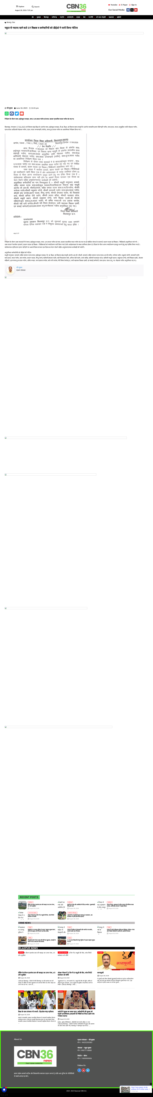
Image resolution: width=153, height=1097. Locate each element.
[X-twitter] (132, 10)
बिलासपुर (46, 17)
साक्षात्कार (111, 17)
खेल (84, 17)
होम (33, 17)
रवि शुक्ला (19, 267)
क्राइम (78, 17)
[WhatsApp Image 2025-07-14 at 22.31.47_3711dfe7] (66, 438)
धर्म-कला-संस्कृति (101, 17)
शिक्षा (13, 22)
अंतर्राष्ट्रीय (70, 17)
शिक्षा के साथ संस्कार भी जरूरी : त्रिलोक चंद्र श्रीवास (35, 1011)
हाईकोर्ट (119, 17)
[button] (32, 7)
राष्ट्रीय (62, 17)
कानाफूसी (100, 973)
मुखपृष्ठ (39, 17)
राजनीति (90, 17)
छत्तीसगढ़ (54, 17)
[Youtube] (135, 10)
